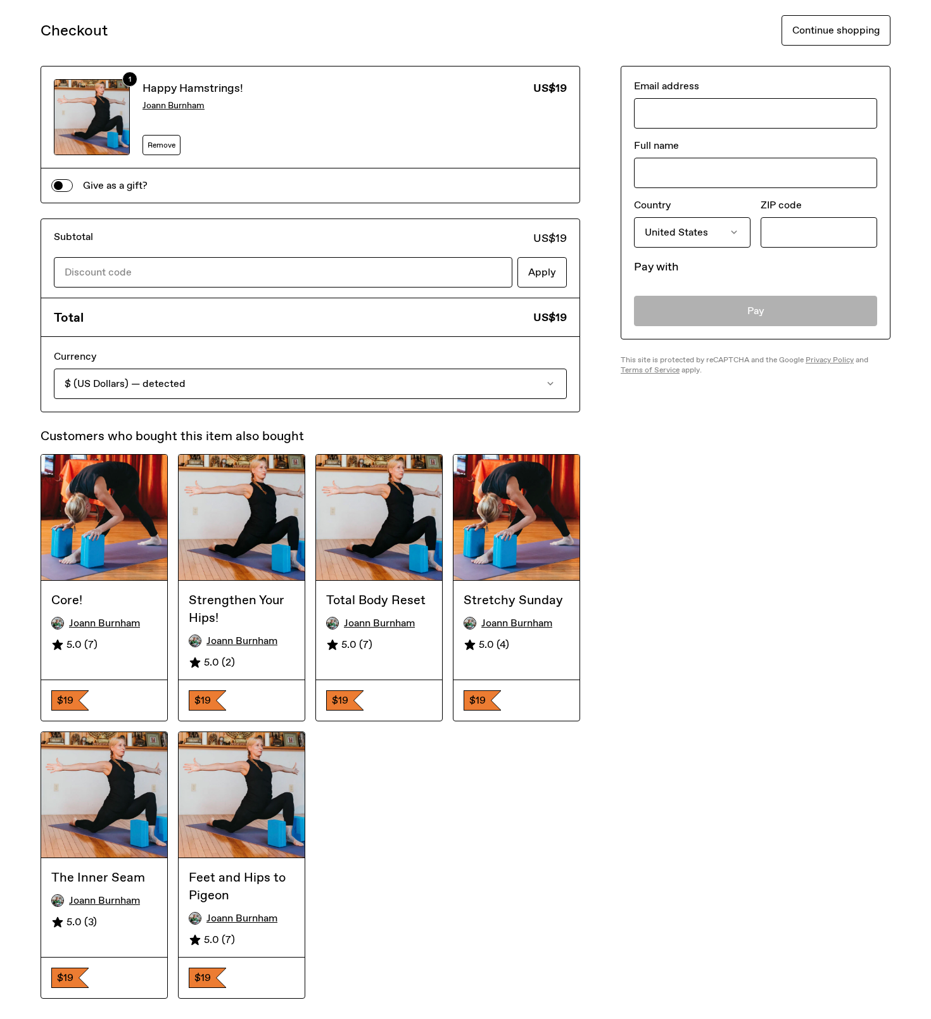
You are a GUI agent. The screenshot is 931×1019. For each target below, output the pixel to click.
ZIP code (781, 205)
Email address (666, 86)
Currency (75, 356)
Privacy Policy (830, 359)
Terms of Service (650, 369)
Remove (161, 145)
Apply (542, 272)
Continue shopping (836, 30)
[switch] (62, 185)
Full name (656, 145)
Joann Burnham (173, 105)
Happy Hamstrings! (192, 88)
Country (652, 205)
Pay (755, 311)
